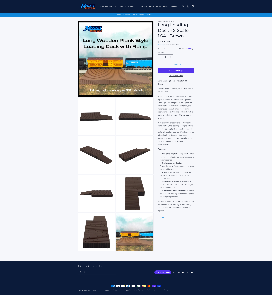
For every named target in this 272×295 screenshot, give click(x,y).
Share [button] (162, 217)
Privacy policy (126, 290)
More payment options (176, 75)
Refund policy (116, 290)
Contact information (164, 290)
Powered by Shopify (103, 290)
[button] (107, 6)
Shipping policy (151, 290)
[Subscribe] (113, 272)
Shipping (161, 45)
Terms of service (138, 290)
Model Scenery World (89, 290)
